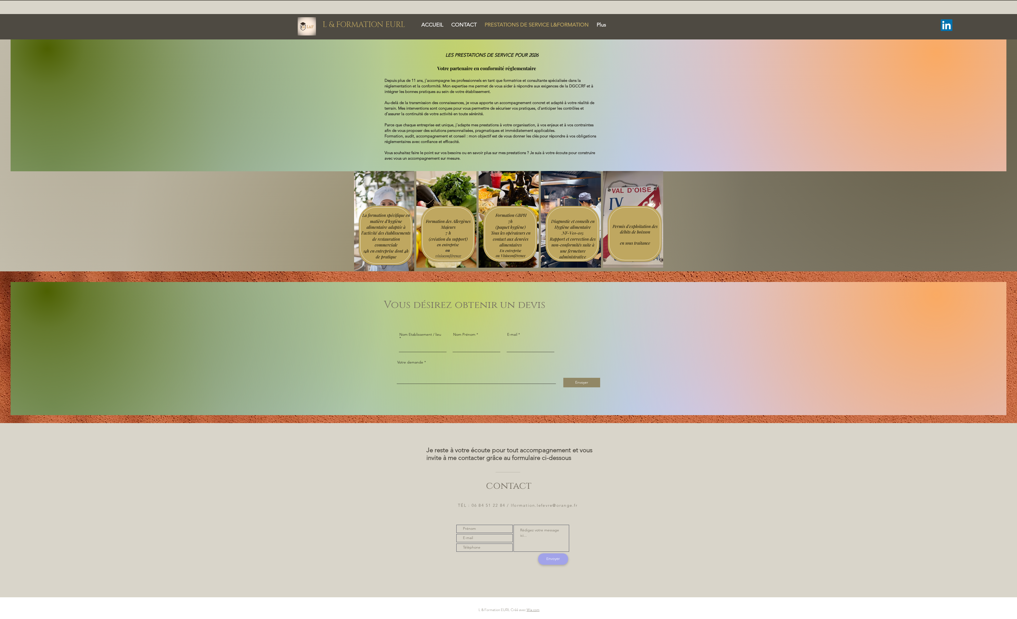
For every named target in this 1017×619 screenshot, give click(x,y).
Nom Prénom (464, 334)
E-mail (512, 334)
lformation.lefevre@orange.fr (544, 505)
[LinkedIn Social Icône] (946, 25)
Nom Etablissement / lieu (420, 335)
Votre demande (410, 362)
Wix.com (533, 609)
